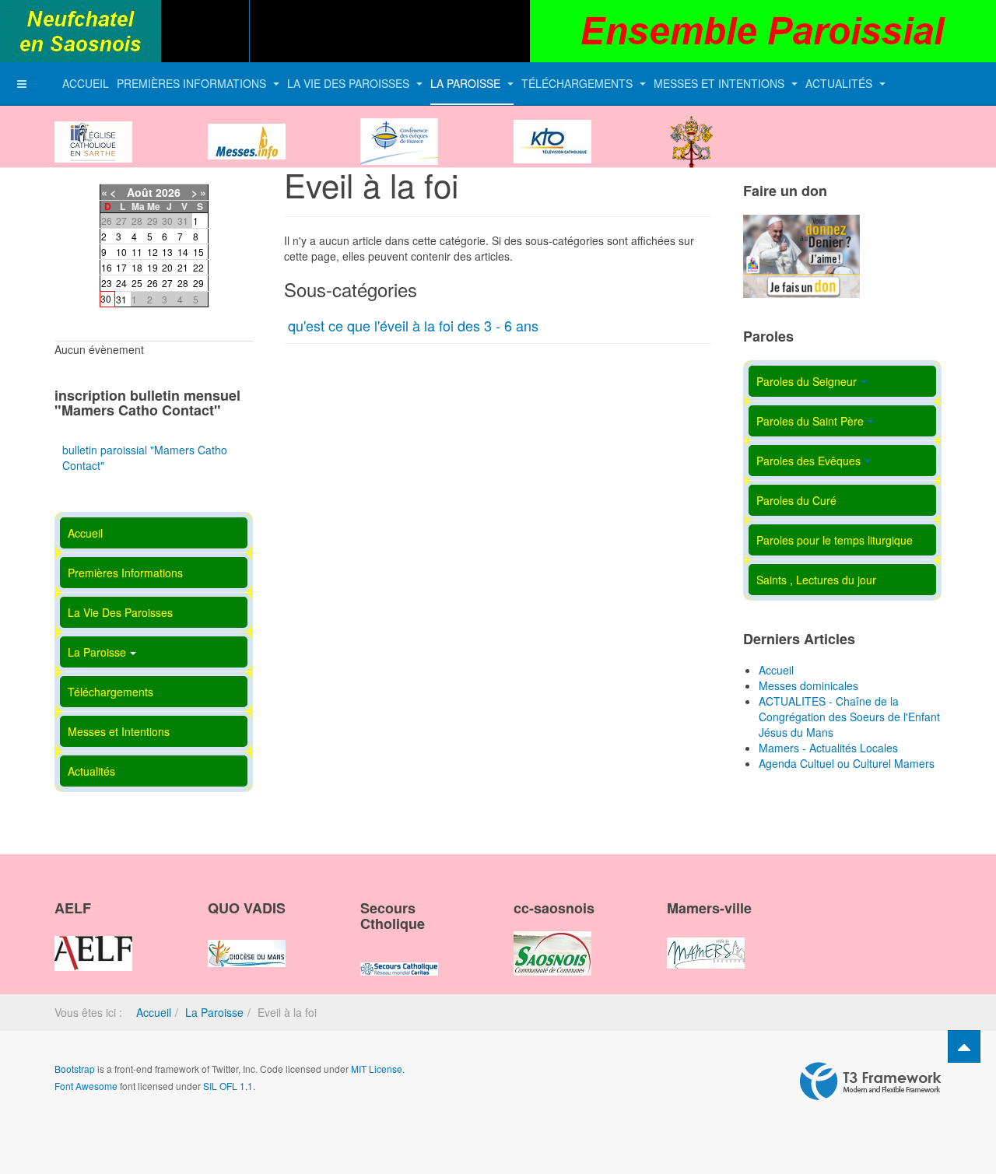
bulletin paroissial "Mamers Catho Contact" (144, 457)
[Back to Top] (964, 1046)
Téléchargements (578, 83)
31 (121, 299)
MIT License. (378, 1068)
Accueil (85, 83)
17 (121, 267)
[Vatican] (692, 128)
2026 (168, 192)
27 (167, 282)
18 (137, 267)
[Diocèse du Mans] (93, 128)
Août (140, 192)
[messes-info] (247, 128)
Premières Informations (193, 83)
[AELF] (93, 940)
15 (198, 251)
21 (182, 267)
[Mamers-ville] (706, 940)
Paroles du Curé (796, 500)
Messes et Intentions (720, 83)
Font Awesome (85, 1085)
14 (182, 251)
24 (121, 282)
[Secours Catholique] (399, 955)
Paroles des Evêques (808, 460)
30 (105, 298)
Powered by (871, 1081)
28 (182, 282)
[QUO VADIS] (247, 940)
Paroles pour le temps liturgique (834, 540)
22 (198, 267)
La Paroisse (466, 83)
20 (167, 267)
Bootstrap (74, 1068)
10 (121, 251)
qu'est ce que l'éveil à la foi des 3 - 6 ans (413, 325)
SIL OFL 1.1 (228, 1085)
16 (106, 267)
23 (106, 282)
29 (198, 282)
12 (152, 251)
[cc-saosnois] (552, 940)
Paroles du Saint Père (810, 421)
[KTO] (552, 128)
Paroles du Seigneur (806, 381)
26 (152, 282)
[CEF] (399, 128)
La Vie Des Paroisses (349, 83)
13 (167, 251)
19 (152, 267)
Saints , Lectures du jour (816, 579)
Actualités (840, 83)
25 (137, 282)
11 (137, 251)
